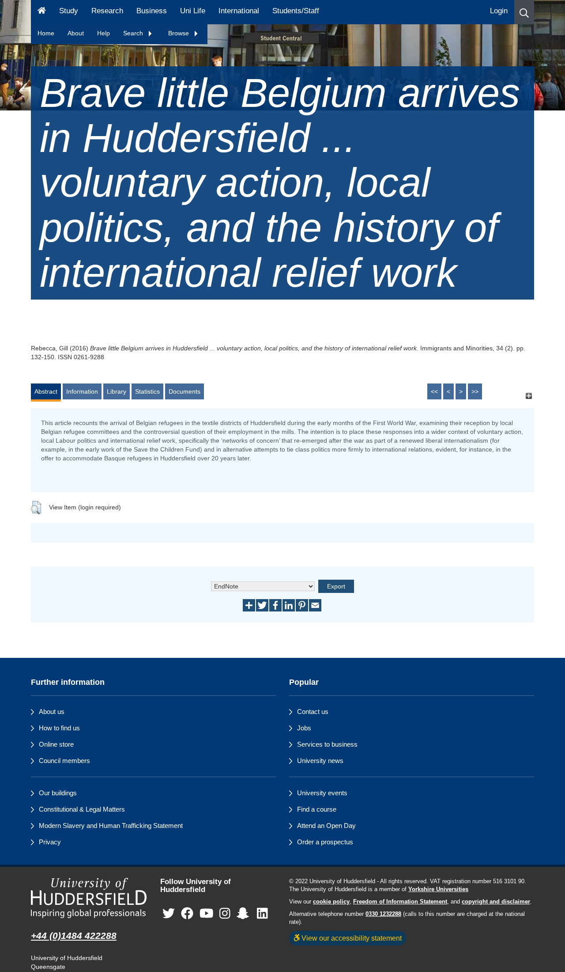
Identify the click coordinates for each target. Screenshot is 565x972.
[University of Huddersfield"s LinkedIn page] (262, 914)
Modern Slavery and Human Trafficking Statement (111, 825)
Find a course (316, 809)
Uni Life (192, 11)
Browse (179, 33)
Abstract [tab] (45, 391)
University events (322, 793)
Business (151, 11)
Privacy (50, 842)
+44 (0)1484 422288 (74, 935)
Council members (64, 760)
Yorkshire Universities (438, 889)
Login (499, 11)
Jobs (304, 728)
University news (320, 760)
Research (107, 11)
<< (434, 391)
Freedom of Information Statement (400, 902)
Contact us (312, 711)
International (238, 11)
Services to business (327, 744)
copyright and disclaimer (496, 902)
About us (51, 711)
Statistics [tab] (147, 391)
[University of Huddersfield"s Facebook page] (187, 914)
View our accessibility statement (351, 938)
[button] (524, 12)
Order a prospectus (325, 842)
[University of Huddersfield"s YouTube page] (207, 914)
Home (46, 33)
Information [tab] (82, 391)
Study (68, 11)
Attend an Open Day (326, 825)
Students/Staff (295, 11)
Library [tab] (116, 391)
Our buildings (58, 793)
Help (103, 33)
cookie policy (331, 902)
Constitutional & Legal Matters (82, 809)
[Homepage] (42, 12)
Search (134, 33)
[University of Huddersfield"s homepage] (89, 898)
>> (474, 391)
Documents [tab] (184, 391)
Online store (56, 744)
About (76, 33)
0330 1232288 (383, 914)
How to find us (59, 728)
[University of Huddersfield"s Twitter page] (168, 914)
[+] (528, 395)
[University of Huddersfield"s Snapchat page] (244, 914)
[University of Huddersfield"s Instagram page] (224, 914)
